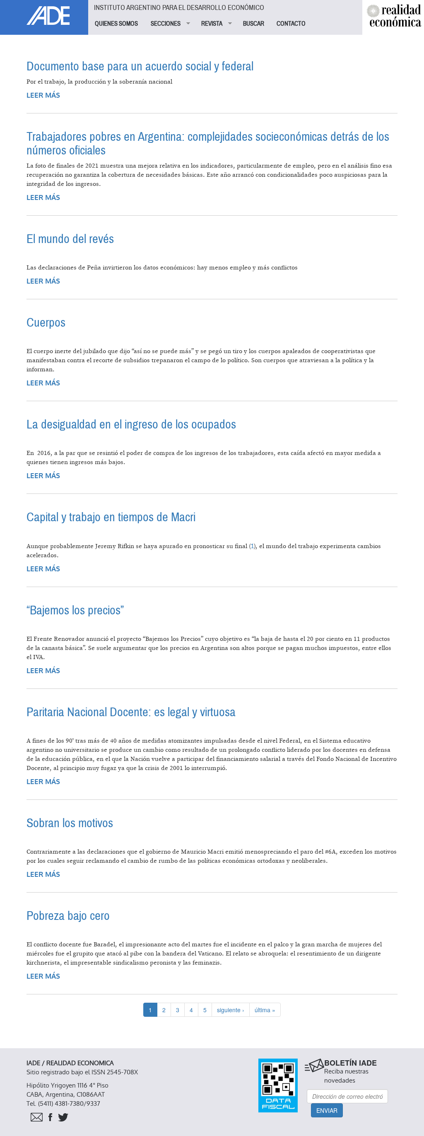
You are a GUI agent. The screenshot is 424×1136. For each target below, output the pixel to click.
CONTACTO (291, 23)
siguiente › (230, 1010)
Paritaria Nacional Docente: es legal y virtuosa (131, 712)
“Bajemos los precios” (75, 610)
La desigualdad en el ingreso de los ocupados (131, 424)
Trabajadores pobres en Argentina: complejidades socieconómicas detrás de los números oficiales (207, 144)
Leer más (43, 95)
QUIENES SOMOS (116, 23)
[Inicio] (44, 12)
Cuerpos (45, 323)
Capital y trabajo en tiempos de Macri (110, 517)
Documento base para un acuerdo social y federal (139, 66)
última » (265, 1010)
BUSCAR (253, 23)
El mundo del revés (70, 239)
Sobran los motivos (69, 823)
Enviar (326, 1110)
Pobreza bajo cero (68, 916)
